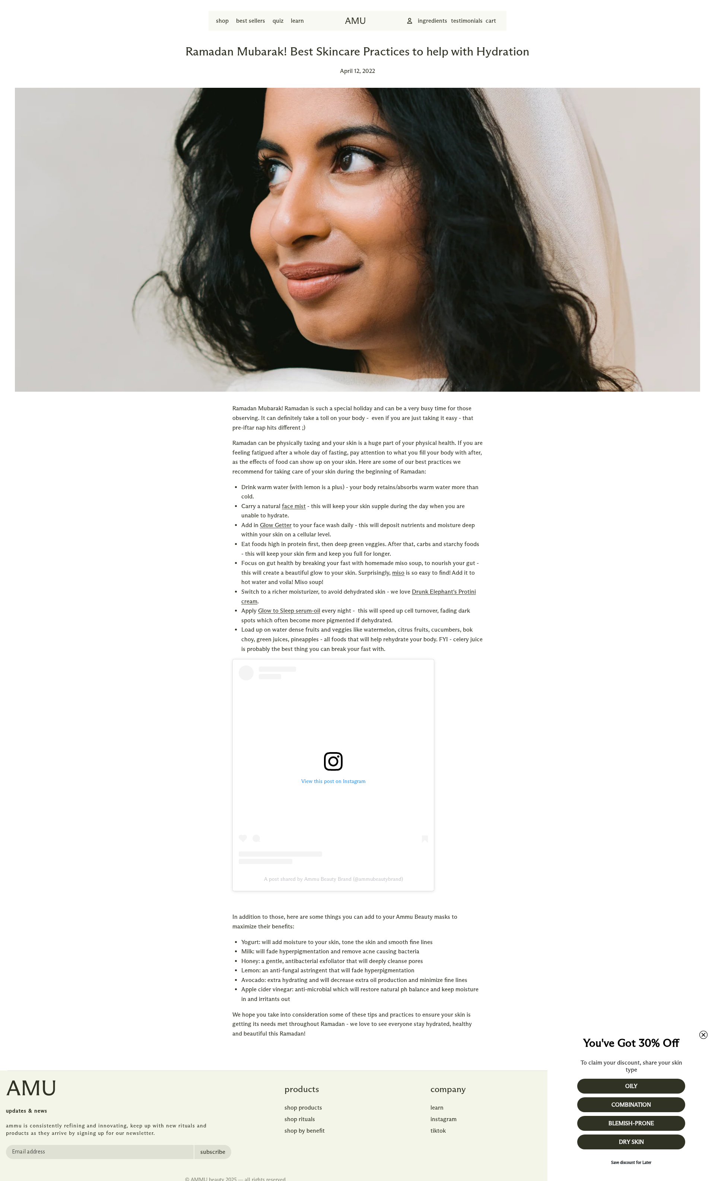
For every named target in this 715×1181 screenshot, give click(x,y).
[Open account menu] (409, 21)
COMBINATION (631, 1104)
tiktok (438, 1130)
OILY (631, 1086)
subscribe (212, 1151)
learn (437, 1107)
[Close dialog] (703, 1035)
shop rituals (300, 1119)
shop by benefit (305, 1130)
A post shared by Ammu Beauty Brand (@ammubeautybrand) (333, 879)
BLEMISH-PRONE (631, 1123)
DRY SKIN (631, 1142)
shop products (303, 1107)
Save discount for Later (631, 1162)
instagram (443, 1119)
